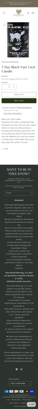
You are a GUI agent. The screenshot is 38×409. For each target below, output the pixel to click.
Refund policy (16, 399)
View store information (13, 113)
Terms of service (14, 403)
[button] (4, 13)
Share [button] (6, 149)
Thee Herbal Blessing (21, 395)
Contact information (20, 406)
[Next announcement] (34, 3)
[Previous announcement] (4, 3)
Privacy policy (27, 399)
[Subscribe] (31, 193)
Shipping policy (26, 403)
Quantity (5, 82)
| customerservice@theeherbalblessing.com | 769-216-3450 (19, 397)
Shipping (12, 79)
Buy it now (19, 101)
